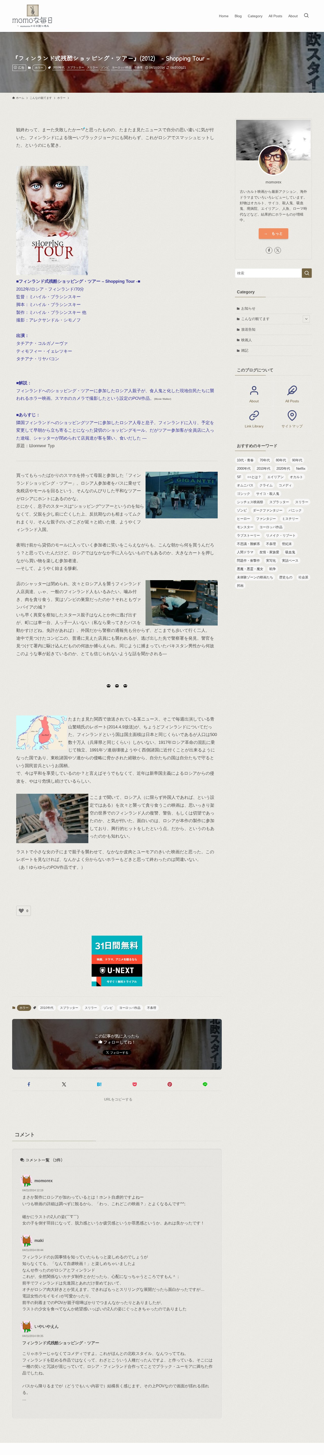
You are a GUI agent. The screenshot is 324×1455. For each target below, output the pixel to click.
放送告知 (248, 329)
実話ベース (290, 560)
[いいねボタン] (21, 911)
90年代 (297, 460)
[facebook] (269, 250)
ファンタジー (266, 519)
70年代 (265, 460)
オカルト (296, 477)
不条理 (138, 67)
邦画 (240, 586)
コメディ (285, 485)
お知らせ (248, 308)
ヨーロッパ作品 (121, 67)
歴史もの (285, 577)
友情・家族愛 (269, 552)
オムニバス (245, 485)
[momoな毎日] (33, 16)
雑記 (244, 350)
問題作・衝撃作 (248, 560)
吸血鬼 (290, 552)
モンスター (245, 527)
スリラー (92, 67)
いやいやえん (46, 1326)
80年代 (281, 460)
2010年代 (59, 67)
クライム (266, 485)
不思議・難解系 (248, 544)
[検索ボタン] (306, 16)
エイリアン (275, 477)
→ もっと (273, 233)
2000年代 (244, 468)
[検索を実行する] (307, 273)
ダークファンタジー (267, 510)
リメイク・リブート (281, 535)
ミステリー (290, 519)
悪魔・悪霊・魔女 (250, 569)
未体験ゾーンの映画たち (255, 577)
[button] (28, 1084)
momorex (43, 1181)
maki (39, 1240)
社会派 (303, 577)
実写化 (271, 560)
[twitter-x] (277, 250)
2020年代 (283, 468)
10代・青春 (245, 460)
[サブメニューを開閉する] (306, 319)
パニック (295, 510)
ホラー (39, 67)
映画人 (246, 340)
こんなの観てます (255, 319)
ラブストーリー (248, 535)
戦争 (272, 569)
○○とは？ (254, 477)
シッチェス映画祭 (250, 502)
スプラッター (75, 67)
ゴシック (243, 494)
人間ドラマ (245, 552)
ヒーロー (243, 519)
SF (239, 477)
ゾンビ (105, 67)
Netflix (301, 468)
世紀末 (287, 544)
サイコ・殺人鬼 (267, 494)
